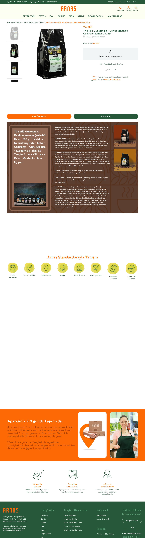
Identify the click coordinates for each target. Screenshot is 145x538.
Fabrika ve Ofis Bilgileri (105, 534)
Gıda (42, 526)
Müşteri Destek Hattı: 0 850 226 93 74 (45, 2)
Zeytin (43, 519)
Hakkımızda (101, 515)
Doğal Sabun (46, 534)
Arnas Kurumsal (103, 519)
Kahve (43, 530)
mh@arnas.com (132, 521)
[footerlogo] (10, 510)
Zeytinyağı (45, 515)
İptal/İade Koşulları (71, 519)
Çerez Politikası (70, 515)
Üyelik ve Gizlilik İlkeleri (73, 530)
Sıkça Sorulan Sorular (72, 526)
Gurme (43, 523)
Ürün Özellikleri (39, 116)
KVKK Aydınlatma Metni (73, 523)
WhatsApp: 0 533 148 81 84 (18, 2)
